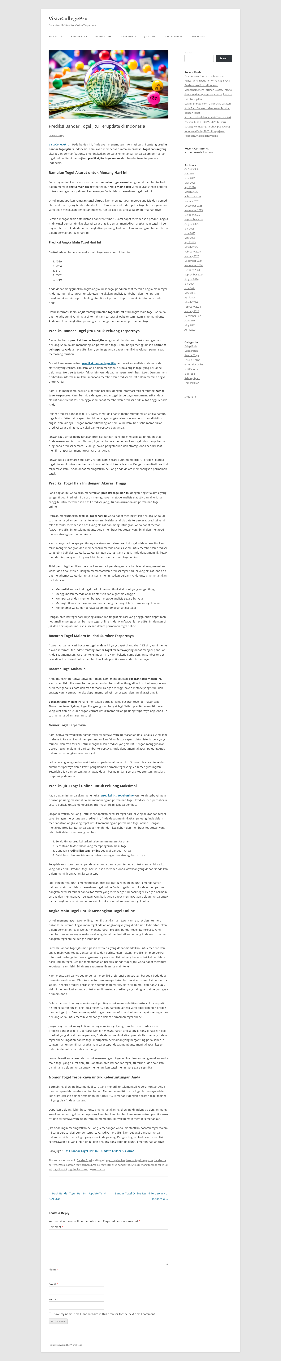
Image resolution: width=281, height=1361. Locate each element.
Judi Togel (150, 36)
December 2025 (193, 205)
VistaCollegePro (68, 18)
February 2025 (192, 251)
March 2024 (191, 302)
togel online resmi (78, 1169)
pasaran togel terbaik (78, 1165)
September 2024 (193, 274)
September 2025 (193, 219)
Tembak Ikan (197, 36)
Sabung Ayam (173, 36)
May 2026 (189, 182)
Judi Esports (128, 36)
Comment (56, 1227)
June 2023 (189, 320)
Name (54, 1269)
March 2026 (191, 192)
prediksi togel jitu (101, 1165)
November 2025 (193, 210)
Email (53, 1284)
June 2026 (189, 178)
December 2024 (193, 260)
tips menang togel (143, 1165)
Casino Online (192, 360)
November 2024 (193, 265)
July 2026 (189, 173)
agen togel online (115, 1160)
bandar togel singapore (139, 1160)
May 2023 (189, 325)
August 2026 (191, 169)
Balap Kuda (56, 36)
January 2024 (191, 311)
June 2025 (189, 233)
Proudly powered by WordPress (65, 1344)
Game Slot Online (194, 364)
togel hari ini (60, 1169)
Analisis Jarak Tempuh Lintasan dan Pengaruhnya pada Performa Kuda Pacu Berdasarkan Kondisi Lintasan (207, 80)
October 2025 (192, 214)
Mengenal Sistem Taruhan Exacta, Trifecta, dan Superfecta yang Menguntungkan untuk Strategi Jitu (208, 94)
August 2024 (191, 279)
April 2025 (190, 242)
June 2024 (189, 288)
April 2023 (190, 329)
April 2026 (190, 187)
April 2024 (190, 297)
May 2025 (189, 237)
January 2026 (191, 201)
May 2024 (189, 293)
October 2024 (192, 270)
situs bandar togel (122, 1165)
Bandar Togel (104, 36)
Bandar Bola (79, 36)
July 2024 (189, 283)
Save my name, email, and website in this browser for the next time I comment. (105, 1314)
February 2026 (192, 196)
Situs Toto (190, 396)
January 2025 (191, 256)
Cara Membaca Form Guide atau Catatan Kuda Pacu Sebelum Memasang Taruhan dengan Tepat (207, 108)
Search (188, 52)
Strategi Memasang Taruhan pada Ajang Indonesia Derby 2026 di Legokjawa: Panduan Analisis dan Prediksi (207, 131)
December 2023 (193, 316)
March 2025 (191, 247)
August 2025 (191, 224)
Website (54, 1299)
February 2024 (192, 306)
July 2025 (189, 228)
